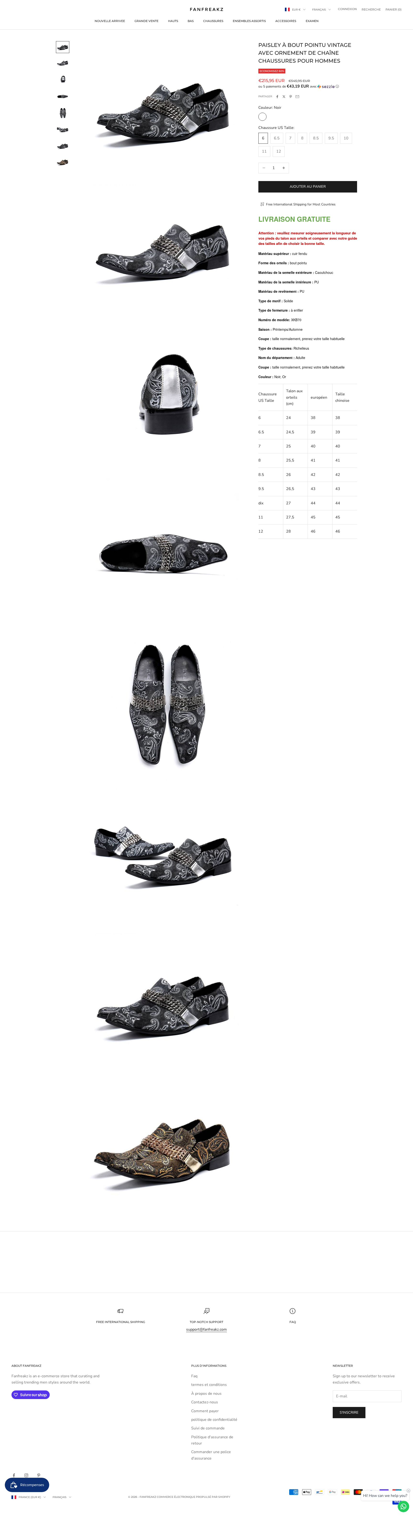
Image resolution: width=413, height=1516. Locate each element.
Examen (312, 21)
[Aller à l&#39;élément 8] (62, 162)
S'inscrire (349, 1412)
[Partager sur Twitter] (284, 97)
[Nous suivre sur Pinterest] (38, 1475)
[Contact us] (403, 1506)
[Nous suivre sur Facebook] (13, 1475)
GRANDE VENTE (146, 21)
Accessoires (285, 21)
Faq (194, 1376)
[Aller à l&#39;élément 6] (62, 130)
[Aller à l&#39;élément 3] (62, 79)
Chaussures (213, 21)
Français (319, 9)
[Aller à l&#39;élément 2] (62, 63)
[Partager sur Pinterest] (291, 97)
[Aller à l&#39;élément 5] (62, 113)
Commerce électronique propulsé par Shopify (193, 1497)
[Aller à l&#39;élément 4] (62, 96)
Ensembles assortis (249, 21)
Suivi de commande (208, 1428)
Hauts (173, 21)
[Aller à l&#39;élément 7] (62, 146)
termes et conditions (209, 1384)
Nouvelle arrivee (110, 21)
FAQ (292, 1322)
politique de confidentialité (214, 1419)
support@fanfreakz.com (206, 1329)
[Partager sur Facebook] (277, 97)
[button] (307, 86)
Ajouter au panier (308, 186)
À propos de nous (206, 1393)
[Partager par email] (297, 97)
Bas (191, 21)
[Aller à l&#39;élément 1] (62, 47)
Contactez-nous (204, 1402)
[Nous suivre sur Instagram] (26, 1475)
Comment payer (205, 1411)
